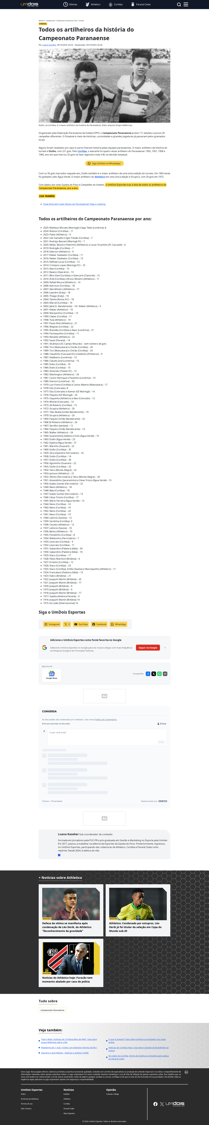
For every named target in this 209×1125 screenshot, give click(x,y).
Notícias (69, 1089)
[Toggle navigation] (186, 4)
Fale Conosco (26, 1108)
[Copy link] (165, 673)
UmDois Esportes (32, 1089)
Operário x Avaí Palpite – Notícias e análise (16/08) (65, 1052)
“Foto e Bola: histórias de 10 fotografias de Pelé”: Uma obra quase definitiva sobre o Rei (69, 1041)
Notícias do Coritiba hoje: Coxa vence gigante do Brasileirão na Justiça (138, 1049)
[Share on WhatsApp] (159, 673)
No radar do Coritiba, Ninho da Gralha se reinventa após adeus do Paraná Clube (138, 1057)
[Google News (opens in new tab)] (52, 675)
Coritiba (82, 151)
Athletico (67, 1099)
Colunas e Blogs (112, 1094)
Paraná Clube (69, 1108)
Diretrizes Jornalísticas (30, 1099)
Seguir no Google (148, 647)
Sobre (23, 1094)
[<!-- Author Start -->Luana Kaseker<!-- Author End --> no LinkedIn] (59, 855)
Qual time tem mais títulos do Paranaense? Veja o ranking (74, 204)
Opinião (111, 1089)
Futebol (66, 1094)
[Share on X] (153, 673)
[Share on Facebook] (148, 673)
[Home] (29, 4)
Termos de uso (27, 1104)
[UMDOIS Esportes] (175, 1104)
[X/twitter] (162, 1104)
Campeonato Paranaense (52, 1010)
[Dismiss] (165, 647)
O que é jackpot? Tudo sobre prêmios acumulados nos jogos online (137, 1041)
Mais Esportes (69, 1113)
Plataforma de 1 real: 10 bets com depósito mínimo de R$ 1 (69, 1047)
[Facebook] (155, 1104)
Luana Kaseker (49, 45)
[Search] (179, 4)
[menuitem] (70, 5)
